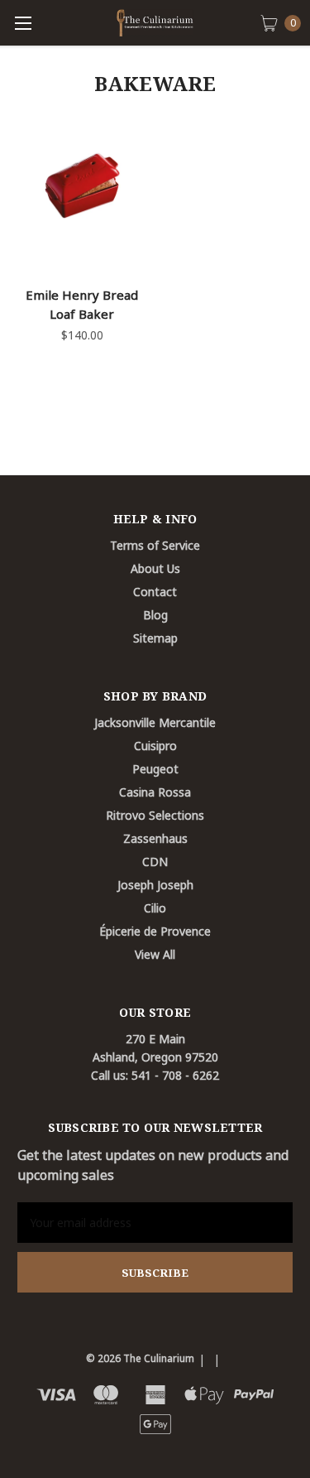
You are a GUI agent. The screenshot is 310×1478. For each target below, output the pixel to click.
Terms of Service (155, 545)
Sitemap (155, 638)
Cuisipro (155, 745)
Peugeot (155, 769)
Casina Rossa (155, 792)
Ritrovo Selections (155, 815)
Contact (155, 591)
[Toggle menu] (22, 23)
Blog (155, 615)
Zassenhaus (155, 838)
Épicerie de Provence (155, 931)
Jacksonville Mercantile (155, 722)
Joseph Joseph (155, 885)
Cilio (155, 908)
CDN (155, 861)
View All (155, 954)
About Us (155, 568)
